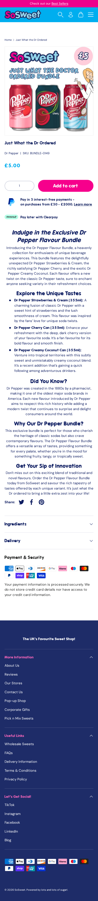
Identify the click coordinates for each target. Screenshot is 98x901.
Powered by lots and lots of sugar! (46, 889)
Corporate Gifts (17, 709)
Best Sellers (60, 3)
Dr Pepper (11, 153)
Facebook (12, 822)
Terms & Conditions (20, 770)
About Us (12, 665)
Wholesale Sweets (19, 744)
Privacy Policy (16, 779)
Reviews (11, 674)
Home (8, 40)
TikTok (10, 805)
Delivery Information (21, 761)
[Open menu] (91, 14)
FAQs (9, 753)
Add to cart (65, 186)
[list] (49, 91)
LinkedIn (11, 831)
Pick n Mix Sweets (19, 718)
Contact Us (14, 692)
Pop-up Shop (15, 700)
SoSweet (20, 889)
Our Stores (13, 683)
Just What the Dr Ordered (31, 40)
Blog (8, 840)
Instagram (13, 814)
